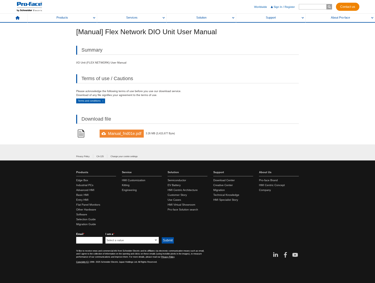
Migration (219, 190)
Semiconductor (177, 180)
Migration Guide (86, 224)
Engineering (129, 190)
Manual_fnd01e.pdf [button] (124, 133)
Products (62, 17)
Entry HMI (82, 199)
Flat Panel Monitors (88, 204)
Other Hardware (86, 209)
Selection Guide (86, 219)
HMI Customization (133, 180)
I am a (109, 234)
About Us (265, 172)
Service (127, 172)
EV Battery (174, 185)
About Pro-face (340, 17)
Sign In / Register (284, 6)
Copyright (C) (82, 262)
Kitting (125, 185)
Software (81, 214)
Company (265, 190)
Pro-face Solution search (183, 209)
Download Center (224, 180)
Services (132, 17)
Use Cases (174, 199)
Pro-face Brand (268, 180)
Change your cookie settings (124, 156)
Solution (201, 17)
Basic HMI (82, 194)
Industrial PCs (84, 185)
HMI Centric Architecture (183, 190)
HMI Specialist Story (225, 199)
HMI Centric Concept (272, 185)
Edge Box (82, 180)
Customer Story (177, 194)
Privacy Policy (83, 156)
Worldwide (260, 6)
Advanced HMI (85, 190)
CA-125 (100, 156)
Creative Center (223, 185)
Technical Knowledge (226, 194)
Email (80, 234)
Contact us (347, 6)
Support (271, 17)
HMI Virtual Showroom (181, 204)
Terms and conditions (89, 100)
